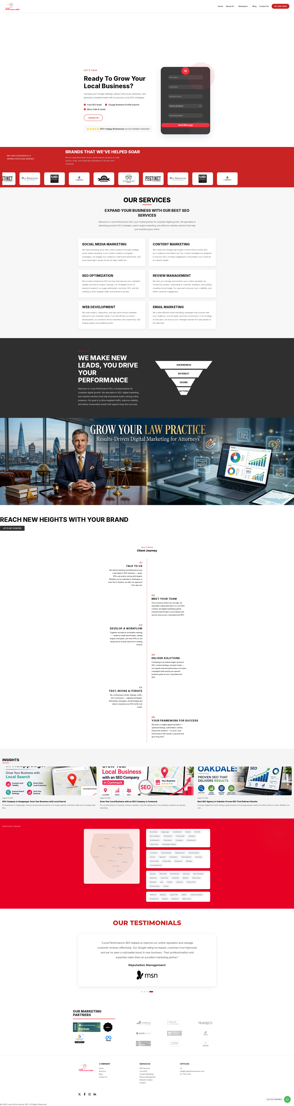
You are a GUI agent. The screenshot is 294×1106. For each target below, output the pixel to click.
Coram (165, 886)
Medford (153, 895)
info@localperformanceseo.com (192, 1071)
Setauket (192, 836)
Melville (165, 899)
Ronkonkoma (154, 886)
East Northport (194, 853)
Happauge (165, 832)
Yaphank (162, 857)
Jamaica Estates (196, 895)
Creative (143, 1083)
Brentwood (168, 836)
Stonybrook (154, 899)
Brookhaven (174, 874)
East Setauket (166, 853)
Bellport (185, 878)
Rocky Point (191, 882)
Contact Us (264, 6)
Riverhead (153, 832)
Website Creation (146, 1080)
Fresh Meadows (155, 865)
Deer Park (164, 878)
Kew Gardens (198, 874)
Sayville (152, 874)
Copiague (179, 840)
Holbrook (179, 882)
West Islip (163, 874)
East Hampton (155, 836)
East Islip (186, 874)
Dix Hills (197, 832)
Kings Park (174, 895)
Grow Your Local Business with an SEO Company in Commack (128, 801)
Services (242, 6)
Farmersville (154, 861)
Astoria (152, 857)
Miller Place (187, 899)
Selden (169, 882)
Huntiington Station (169, 844)
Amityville (175, 878)
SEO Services (145, 1068)
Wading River (180, 853)
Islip (161, 882)
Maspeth (153, 882)
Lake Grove (154, 844)
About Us (230, 6)
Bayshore (153, 878)
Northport (175, 899)
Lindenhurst (177, 832)
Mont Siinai (196, 878)
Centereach (191, 840)
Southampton (155, 840)
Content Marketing (147, 1074)
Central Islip (180, 836)
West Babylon (186, 857)
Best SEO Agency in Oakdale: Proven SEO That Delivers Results (227, 801)
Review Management (147, 1077)
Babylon (163, 895)
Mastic (184, 895)
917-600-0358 (280, 6)
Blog (254, 6)
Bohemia (198, 857)
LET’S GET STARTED (12, 528)
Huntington (173, 857)
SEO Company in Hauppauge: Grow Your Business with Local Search (34, 801)
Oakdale (189, 861)
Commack (153, 853)
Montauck (178, 861)
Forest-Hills (167, 861)
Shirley (188, 832)
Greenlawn (168, 840)
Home (220, 6)
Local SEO (143, 1071)
